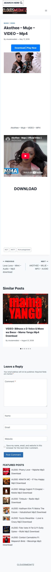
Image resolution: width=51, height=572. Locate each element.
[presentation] (25, 309)
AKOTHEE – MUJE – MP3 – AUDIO (38, 265)
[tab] (20, 348)
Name (8, 416)
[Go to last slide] (7, 320)
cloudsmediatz (11, 39)
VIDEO (12, 23)
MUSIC (6, 23)
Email (7, 427)
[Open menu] (46, 10)
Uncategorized (24, 250)
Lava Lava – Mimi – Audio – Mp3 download (12, 266)
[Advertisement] (25, 99)
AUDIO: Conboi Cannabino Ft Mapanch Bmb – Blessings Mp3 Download (22, 541)
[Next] (44, 320)
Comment (10, 381)
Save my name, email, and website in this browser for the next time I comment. (24, 446)
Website (9, 439)
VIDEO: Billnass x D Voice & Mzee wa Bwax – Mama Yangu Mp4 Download (25, 332)
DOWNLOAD (25, 188)
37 (6, 250)
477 (13, 250)
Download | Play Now (25, 48)
